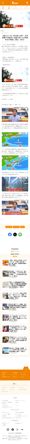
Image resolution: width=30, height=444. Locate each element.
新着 (3, 8)
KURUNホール (6, 405)
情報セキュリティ (6, 423)
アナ (21, 8)
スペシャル (5, 391)
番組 (9, 8)
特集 (4, 374)
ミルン (17, 405)
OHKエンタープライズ (20, 400)
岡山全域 (9, 226)
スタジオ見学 (18, 414)
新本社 (17, 402)
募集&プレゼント (7, 376)
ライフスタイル (23, 389)
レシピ (12, 389)
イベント (27, 8)
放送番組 (15, 372)
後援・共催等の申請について (8, 417)
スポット (13, 387)
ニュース (15, 8)
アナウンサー (24, 374)
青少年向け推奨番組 (20, 412)
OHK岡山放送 (5, 400)
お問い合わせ (18, 417)
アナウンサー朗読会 (7, 414)
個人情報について (19, 423)
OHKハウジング (6, 412)
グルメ (4, 389)
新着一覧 (5, 372)
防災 (23, 226)
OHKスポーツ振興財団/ (7, 403)
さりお (22, 376)
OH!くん (15, 376)
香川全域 (16, 226)
